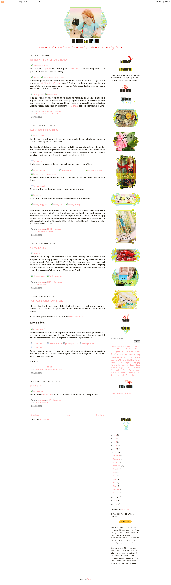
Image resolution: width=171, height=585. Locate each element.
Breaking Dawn (73, 69)
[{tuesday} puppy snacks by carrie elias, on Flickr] (40, 204)
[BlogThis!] (34, 117)
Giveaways (114, 360)
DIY (126, 355)
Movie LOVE (55, 114)
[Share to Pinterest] (41, 117)
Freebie (137, 357)
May (115, 479)
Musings (137, 360)
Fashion (45, 114)
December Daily (134, 355)
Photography (49, 232)
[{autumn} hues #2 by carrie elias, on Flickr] (38, 344)
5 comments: (57, 367)
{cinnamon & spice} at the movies (49, 59)
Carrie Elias (125, 509)
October (116, 462)
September (117, 466)
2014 (115, 442)
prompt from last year (77, 317)
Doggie (113, 357)
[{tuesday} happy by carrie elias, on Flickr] (66, 170)
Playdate (122, 368)
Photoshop (125, 365)
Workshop (132, 373)
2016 (115, 435)
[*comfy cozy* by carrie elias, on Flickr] (51, 95)
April (115, 483)
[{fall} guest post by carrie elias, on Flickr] (37, 391)
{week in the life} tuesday (44, 129)
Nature (113, 362)
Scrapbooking (44, 285)
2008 (116, 504)
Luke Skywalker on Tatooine (50, 83)
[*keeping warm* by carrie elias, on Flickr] (37, 95)
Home (68, 415)
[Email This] (32, 117)
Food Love (128, 357)
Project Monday (133, 367)
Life (50, 114)
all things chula (47, 395)
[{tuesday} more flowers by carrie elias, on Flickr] (95, 170)
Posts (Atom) (44, 419)
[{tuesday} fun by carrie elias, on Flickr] (36, 161)
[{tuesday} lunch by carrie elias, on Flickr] (37, 195)
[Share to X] (36, 117)
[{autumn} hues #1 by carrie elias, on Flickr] (38, 329)
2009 (116, 501)
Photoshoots (115, 365)
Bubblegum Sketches (133, 352)
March (115, 486)
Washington (122, 372)
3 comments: (57, 111)
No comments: (57, 400)
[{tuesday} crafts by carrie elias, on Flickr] (57, 204)
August (116, 469)
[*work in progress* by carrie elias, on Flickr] (55, 276)
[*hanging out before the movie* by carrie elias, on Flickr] (53, 77)
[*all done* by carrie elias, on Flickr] (35, 253)
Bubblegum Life (117, 351)
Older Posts (100, 415)
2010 (115, 497)
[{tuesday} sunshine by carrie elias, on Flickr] (38, 170)
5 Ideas (123, 346)
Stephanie (46, 69)
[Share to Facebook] (39, 117)
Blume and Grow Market (128, 349)
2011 (115, 453)
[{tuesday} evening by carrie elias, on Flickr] (73, 204)
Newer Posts (35, 415)
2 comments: (57, 229)
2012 (115, 449)
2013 (115, 446)
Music (132, 360)
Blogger (89, 579)
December (116, 455)
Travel (137, 370)
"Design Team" (115, 347)
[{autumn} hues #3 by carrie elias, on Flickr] (71, 344)
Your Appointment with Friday (46, 300)
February (116, 490)
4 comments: (58, 282)
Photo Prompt (40, 370)
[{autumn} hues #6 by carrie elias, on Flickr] (38, 348)
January (116, 493)
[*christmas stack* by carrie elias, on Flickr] (38, 276)
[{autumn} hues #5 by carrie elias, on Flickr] (87, 344)
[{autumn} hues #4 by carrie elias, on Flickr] (54, 344)
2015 (115, 439)
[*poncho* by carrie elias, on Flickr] (35, 77)
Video (113, 372)
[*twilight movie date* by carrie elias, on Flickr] (39, 65)
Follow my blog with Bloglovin (121, 393)
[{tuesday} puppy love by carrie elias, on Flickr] (39, 186)
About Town (39, 114)
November (116, 459)
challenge (39, 232)
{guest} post (37, 385)
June (115, 476)
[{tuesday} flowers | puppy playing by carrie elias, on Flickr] (43, 174)
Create (121, 355)
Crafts (37, 285)
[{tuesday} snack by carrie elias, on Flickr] (37, 136)
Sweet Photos (128, 370)
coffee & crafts (38, 247)
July (114, 473)
